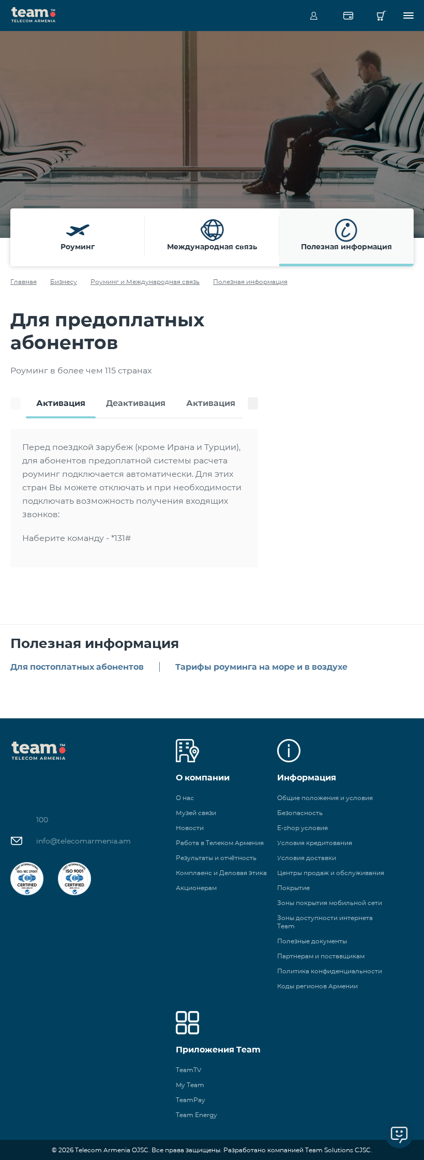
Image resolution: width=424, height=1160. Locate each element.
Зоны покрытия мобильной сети (329, 903)
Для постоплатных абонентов (77, 667)
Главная (23, 281)
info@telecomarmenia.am (83, 841)
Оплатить (348, 15)
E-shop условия (302, 828)
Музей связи (196, 813)
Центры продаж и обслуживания (330, 873)
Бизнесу (63, 281)
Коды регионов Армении (317, 986)
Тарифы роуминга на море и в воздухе (261, 667)
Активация (60, 403)
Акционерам (196, 888)
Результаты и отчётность (216, 858)
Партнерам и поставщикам (321, 956)
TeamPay (190, 1100)
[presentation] (15, 403)
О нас (185, 798)
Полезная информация (250, 281)
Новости (190, 828)
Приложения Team (218, 1049)
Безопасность (300, 813)
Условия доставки (306, 858)
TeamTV (188, 1070)
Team (33, 14)
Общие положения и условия (325, 798)
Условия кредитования (314, 843)
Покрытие (293, 888)
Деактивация (135, 403)
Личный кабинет (314, 15)
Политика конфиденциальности (329, 971)
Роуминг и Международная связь (145, 281)
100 (42, 819)
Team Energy (196, 1115)
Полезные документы (312, 941)
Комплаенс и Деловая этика (221, 873)
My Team (190, 1085)
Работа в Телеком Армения (220, 843)
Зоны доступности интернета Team (325, 922)
